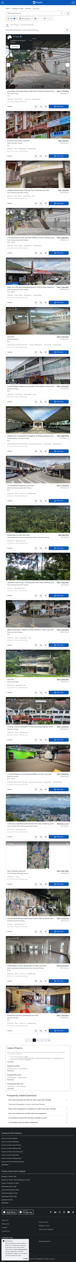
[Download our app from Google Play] (26, 1212)
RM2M (26, 1056)
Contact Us (6, 1231)
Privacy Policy (43, 1222)
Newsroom (5, 1224)
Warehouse (39, 1058)
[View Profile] (21, 37)
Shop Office (31, 1058)
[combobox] (35, 13)
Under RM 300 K (22, 1077)
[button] (7, 25)
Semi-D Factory (47, 1058)
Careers (4, 1227)
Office (26, 1058)
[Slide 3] (36, 86)
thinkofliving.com (45, 1241)
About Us (5, 1220)
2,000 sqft (28, 1059)
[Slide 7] (42, 86)
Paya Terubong (23, 1068)
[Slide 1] (33, 86)
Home (8, 8)
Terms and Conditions (46, 1229)
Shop (22, 1058)
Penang (28, 8)
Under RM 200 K (11, 1077)
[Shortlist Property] (67, 43)
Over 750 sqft (11, 1086)
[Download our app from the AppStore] (9, 1212)
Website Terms (44, 1226)
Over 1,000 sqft (20, 1086)
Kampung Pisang (12, 1068)
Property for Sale (17, 8)
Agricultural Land (58, 1058)
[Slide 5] (39, 86)
